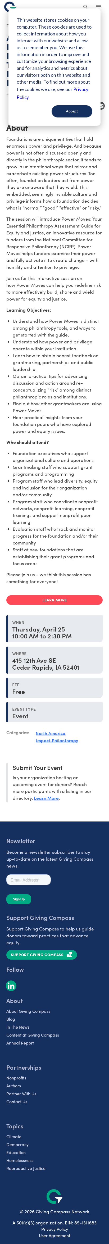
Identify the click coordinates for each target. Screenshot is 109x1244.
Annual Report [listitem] (20, 1043)
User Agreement (54, 1235)
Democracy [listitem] (17, 1144)
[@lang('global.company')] (10, 7)
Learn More (46, 797)
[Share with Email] (101, 106)
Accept (72, 111)
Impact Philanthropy (57, 740)
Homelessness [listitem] (19, 1160)
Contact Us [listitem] (16, 1101)
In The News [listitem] (17, 1027)
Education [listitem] (16, 1152)
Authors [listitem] (13, 1085)
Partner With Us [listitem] (21, 1093)
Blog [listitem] (10, 1019)
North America (51, 733)
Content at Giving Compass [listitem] (32, 1035)
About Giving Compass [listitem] (28, 1011)
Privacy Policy (54, 1229)
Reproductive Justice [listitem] (26, 1168)
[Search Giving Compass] (85, 7)
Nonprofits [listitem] (16, 1077)
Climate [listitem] (13, 1136)
